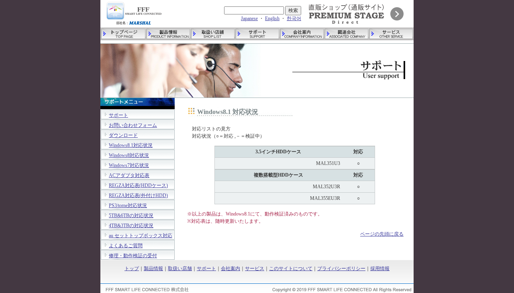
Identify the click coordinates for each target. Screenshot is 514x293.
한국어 (294, 18)
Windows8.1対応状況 (131, 145)
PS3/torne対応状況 (128, 205)
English (272, 18)
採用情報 (380, 268)
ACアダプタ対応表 (129, 175)
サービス (254, 268)
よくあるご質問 (126, 245)
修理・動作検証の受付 (133, 255)
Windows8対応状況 (129, 155)
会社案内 (230, 268)
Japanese (249, 18)
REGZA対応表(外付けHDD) (138, 195)
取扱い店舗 (180, 268)
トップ (131, 268)
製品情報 (153, 268)
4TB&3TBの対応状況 (131, 225)
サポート (118, 115)
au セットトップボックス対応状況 (140, 239)
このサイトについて (290, 268)
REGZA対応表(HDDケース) (138, 185)
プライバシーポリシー (341, 268)
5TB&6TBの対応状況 (131, 215)
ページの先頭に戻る (382, 234)
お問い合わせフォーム (133, 125)
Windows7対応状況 (129, 165)
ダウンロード (123, 135)
